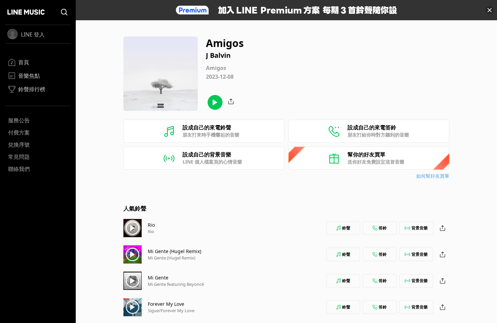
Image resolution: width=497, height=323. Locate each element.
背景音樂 (419, 228)
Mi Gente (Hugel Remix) (174, 251)
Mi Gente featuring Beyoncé (176, 284)
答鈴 (383, 228)
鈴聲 (346, 228)
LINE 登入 (33, 34)
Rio (151, 225)
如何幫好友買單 (432, 176)
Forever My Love (166, 304)
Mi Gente (158, 277)
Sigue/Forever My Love (171, 310)
